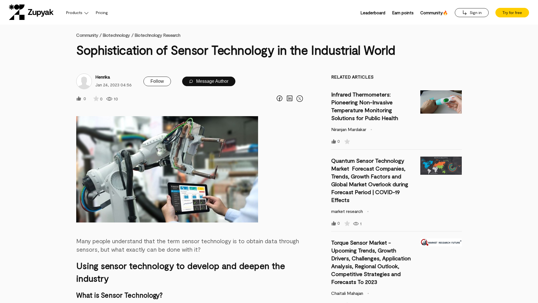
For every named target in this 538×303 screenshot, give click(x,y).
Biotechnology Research (157, 35)
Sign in (475, 12)
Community (88, 35)
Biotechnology (116, 35)
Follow (157, 81)
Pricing (102, 12)
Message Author (211, 81)
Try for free (512, 12)
